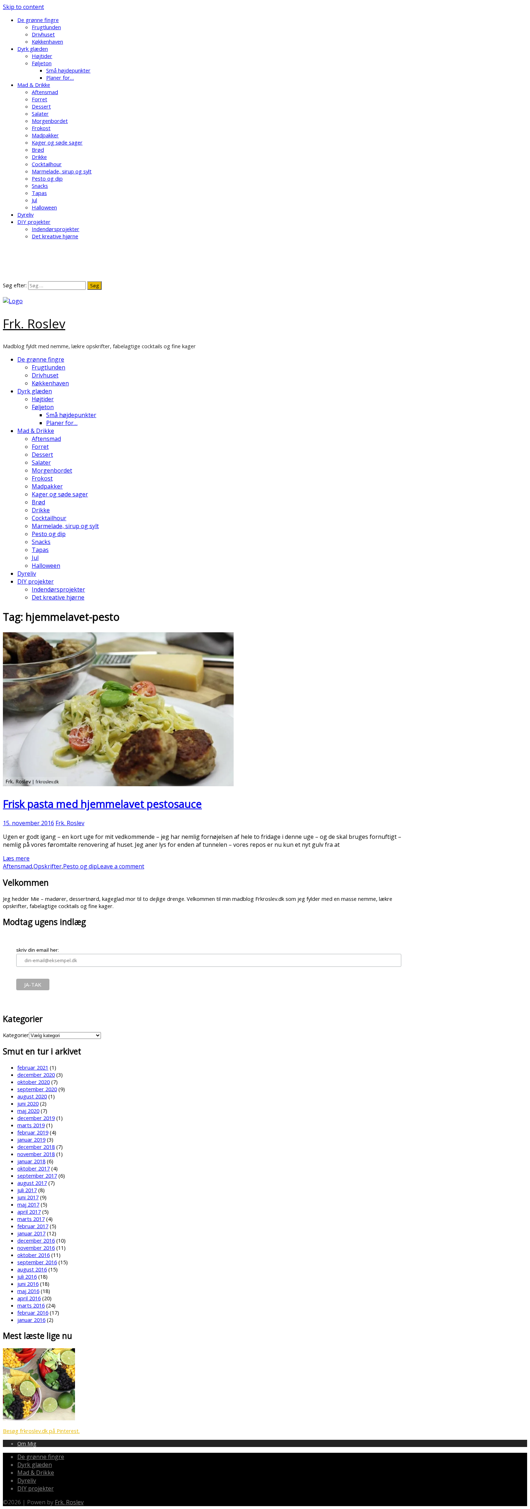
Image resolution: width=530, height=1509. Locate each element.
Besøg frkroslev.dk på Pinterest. (41, 1430)
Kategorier (16, 1035)
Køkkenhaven (47, 41)
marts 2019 (31, 1125)
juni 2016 (28, 1283)
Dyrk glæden (32, 48)
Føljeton (42, 63)
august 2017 (32, 1182)
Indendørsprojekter (55, 229)
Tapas (39, 192)
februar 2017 (32, 1226)
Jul (34, 200)
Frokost (41, 128)
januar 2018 (31, 1161)
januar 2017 (31, 1233)
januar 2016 (31, 1319)
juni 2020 (28, 1103)
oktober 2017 (33, 1168)
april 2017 (29, 1211)
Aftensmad (45, 92)
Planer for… (60, 77)
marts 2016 (31, 1305)
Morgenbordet (50, 120)
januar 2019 (31, 1139)
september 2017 (37, 1175)
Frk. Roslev (34, 323)
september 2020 (37, 1089)
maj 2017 (28, 1204)
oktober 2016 (33, 1254)
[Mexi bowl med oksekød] (39, 1418)
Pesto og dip (47, 178)
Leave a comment (120, 866)
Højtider (42, 55)
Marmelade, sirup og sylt (62, 171)
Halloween (44, 207)
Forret (39, 99)
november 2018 (36, 1154)
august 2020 (32, 1096)
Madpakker (45, 135)
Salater (40, 113)
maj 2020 (28, 1110)
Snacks (40, 185)
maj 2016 (28, 1291)
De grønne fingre (38, 19)
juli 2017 (27, 1190)
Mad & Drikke (33, 84)
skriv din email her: (37, 950)
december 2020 (36, 1074)
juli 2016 (27, 1276)
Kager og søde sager (57, 142)
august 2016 (32, 1269)
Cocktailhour (47, 164)
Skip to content (23, 7)
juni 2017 (28, 1197)
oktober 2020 (33, 1081)
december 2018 (36, 1146)
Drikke (39, 156)
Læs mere (16, 858)
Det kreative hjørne (55, 236)
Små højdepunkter (68, 70)
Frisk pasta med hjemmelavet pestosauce (102, 804)
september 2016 (37, 1262)
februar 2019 (32, 1132)
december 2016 (36, 1240)
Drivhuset (43, 34)
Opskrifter (48, 866)
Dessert (41, 106)
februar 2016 (32, 1312)
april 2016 (29, 1298)
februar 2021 (32, 1067)
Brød (38, 149)
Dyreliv (25, 214)
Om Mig (26, 1443)
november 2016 (36, 1247)
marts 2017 (31, 1218)
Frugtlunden (46, 27)
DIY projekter (33, 221)
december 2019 (36, 1117)
